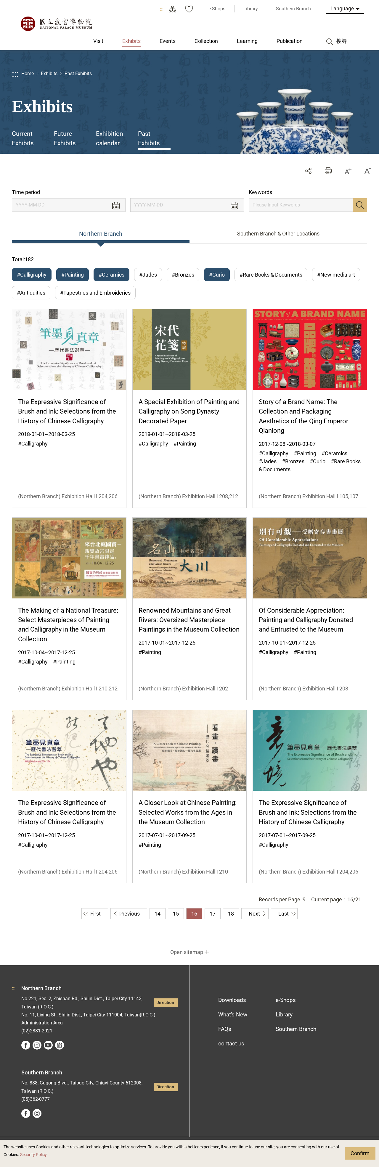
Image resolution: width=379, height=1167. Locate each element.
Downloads (232, 1000)
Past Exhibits (78, 73)
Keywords (260, 192)
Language (342, 8)
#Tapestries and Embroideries (95, 293)
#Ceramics (111, 275)
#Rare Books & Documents (271, 275)
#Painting (72, 275)
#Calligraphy (31, 275)
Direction (165, 1002)
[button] (328, 171)
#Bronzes (183, 275)
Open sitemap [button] (186, 952)
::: (161, 9)
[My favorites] (189, 9)
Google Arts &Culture (59, 1045)
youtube (48, 1045)
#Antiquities (31, 293)
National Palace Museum (56, 24)
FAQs (224, 1029)
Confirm (360, 1153)
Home (27, 73)
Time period (26, 192)
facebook (25, 1045)
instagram (37, 1045)
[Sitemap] (172, 9)
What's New (232, 1014)
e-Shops (286, 1000)
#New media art (336, 275)
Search (360, 205)
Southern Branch (296, 1029)
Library (284, 1014)
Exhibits (49, 73)
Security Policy (33, 1154)
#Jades (148, 275)
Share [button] (308, 171)
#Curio (217, 275)
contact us (231, 1043)
